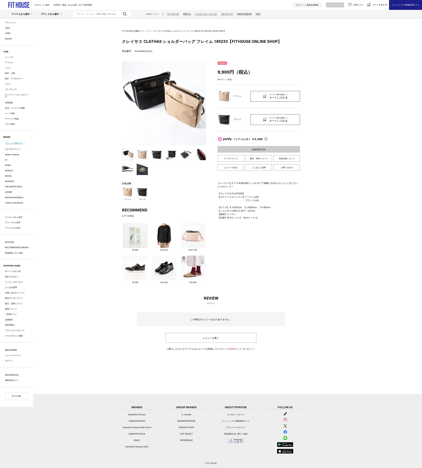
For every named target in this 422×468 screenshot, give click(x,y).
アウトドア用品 (12, 119)
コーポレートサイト (236, 414)
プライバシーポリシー (15, 330)
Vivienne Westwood (14, 203)
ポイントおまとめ (13, 271)
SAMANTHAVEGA (137, 421)
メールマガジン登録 (14, 336)
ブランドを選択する (14, 143)
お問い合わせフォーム (15, 293)
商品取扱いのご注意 (14, 253)
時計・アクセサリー (14, 78)
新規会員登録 (312, 5)
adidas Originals (244, 14)
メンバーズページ (335, 5)
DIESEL (8, 176)
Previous (119, 103)
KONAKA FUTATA (186, 427)
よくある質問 (11, 287)
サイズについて (231, 158)
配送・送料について (259, 158)
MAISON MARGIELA (14, 197)
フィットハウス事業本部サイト (405, 5)
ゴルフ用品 (10, 124)
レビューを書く (211, 338)
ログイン (299, 5)
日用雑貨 (9, 103)
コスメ (8, 84)
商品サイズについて (14, 298)
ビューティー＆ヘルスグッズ (17, 96)
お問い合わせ (287, 167)
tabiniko (8, 39)
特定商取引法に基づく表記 (236, 434)
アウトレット (11, 22)
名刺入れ (187, 14)
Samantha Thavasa (137, 414)
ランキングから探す (14, 217)
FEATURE (9, 242)
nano (258, 14)
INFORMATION (11, 375)
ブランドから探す (50, 14)
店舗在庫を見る (259, 149)
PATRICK (9, 171)
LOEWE (8, 192)
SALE (7, 28)
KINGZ (137, 440)
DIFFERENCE (186, 440)
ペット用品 (10, 113)
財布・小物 (10, 73)
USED (8, 33)
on (6, 160)
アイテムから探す (21, 14)
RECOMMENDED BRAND (17, 247)
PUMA (8, 165)
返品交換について (287, 158)
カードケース (173, 14)
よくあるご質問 (259, 167)
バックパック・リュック (206, 14)
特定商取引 (10, 325)
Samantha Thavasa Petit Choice (136, 427)
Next (208, 103)
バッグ (8, 68)
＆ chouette (186, 414)
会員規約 (9, 320)
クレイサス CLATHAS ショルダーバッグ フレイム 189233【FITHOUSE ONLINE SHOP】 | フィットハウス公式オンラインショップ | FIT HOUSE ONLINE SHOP (19, 5)
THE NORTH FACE (13, 187)
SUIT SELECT (186, 434)
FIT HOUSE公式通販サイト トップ (136, 31)
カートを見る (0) (380, 5)
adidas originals (12, 154)
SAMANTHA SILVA (137, 434)
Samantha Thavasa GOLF (137, 447)
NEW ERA (9, 181)
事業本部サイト (12, 380)
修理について (11, 309)
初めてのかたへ (12, 277)
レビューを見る (231, 167)
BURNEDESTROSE (186, 421)
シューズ (9, 57)
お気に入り (358, 5)
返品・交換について (14, 303)
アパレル (9, 62)
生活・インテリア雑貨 (15, 108)
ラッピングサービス (14, 282)
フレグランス (227, 14)
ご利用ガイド (11, 314)
